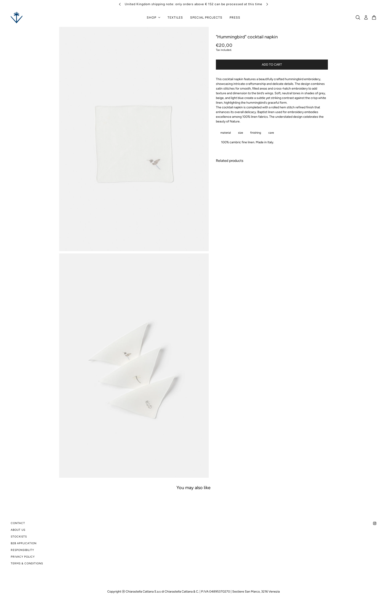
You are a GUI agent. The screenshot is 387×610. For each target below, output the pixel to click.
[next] (267, 4)
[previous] (120, 4)
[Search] (358, 17)
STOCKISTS (19, 536)
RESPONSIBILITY (22, 550)
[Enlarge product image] (134, 139)
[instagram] (374, 523)
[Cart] (374, 17)
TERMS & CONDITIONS (27, 563)
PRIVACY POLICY (23, 556)
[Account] (366, 17)
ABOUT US (18, 529)
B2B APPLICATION (24, 543)
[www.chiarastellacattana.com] (16, 17)
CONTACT (18, 523)
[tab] (225, 132)
